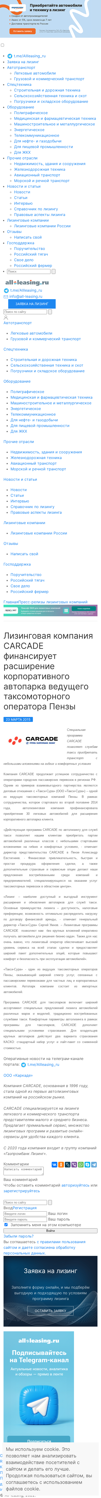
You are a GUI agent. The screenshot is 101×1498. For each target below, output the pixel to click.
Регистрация (25, 1207)
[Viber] (74, 1164)
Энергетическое (29, 129)
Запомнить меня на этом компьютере (45, 1224)
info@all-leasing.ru (25, 296)
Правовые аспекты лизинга (39, 214)
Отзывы (14, 231)
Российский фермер (33, 265)
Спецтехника (19, 84)
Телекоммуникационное (36, 135)
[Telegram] (94, 1164)
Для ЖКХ (22, 152)
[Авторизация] (6, 317)
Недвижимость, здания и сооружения (49, 163)
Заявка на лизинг (23, 61)
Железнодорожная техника (39, 169)
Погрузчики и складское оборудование (51, 101)
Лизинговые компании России (42, 225)
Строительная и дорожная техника (47, 90)
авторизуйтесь (75, 1185)
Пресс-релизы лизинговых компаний (53, 602)
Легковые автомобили (35, 73)
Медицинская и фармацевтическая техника (55, 118)
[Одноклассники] (61, 1164)
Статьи (20, 197)
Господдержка (20, 242)
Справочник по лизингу (36, 209)
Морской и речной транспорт (42, 180)
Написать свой (28, 237)
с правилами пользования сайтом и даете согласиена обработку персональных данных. (44, 1247)
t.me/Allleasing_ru (29, 56)
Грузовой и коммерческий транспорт (49, 78)
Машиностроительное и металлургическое (54, 124)
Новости (22, 192)
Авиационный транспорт (37, 175)
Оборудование (20, 107)
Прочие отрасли (22, 158)
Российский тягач (31, 254)
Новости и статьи (24, 186)
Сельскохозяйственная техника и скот (50, 95)
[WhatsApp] (81, 1164)
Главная (11, 602)
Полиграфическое (31, 112)
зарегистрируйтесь (22, 1190)
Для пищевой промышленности (43, 146)
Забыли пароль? (19, 1236)
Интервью (23, 203)
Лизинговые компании (28, 220)
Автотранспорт (21, 67)
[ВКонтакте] (54, 1164)
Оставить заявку (50, 1311)
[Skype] (87, 1164)
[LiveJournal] (67, 1164)
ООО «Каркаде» (18, 1075)
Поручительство (29, 248)
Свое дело (24, 259)
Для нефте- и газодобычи (38, 141)
